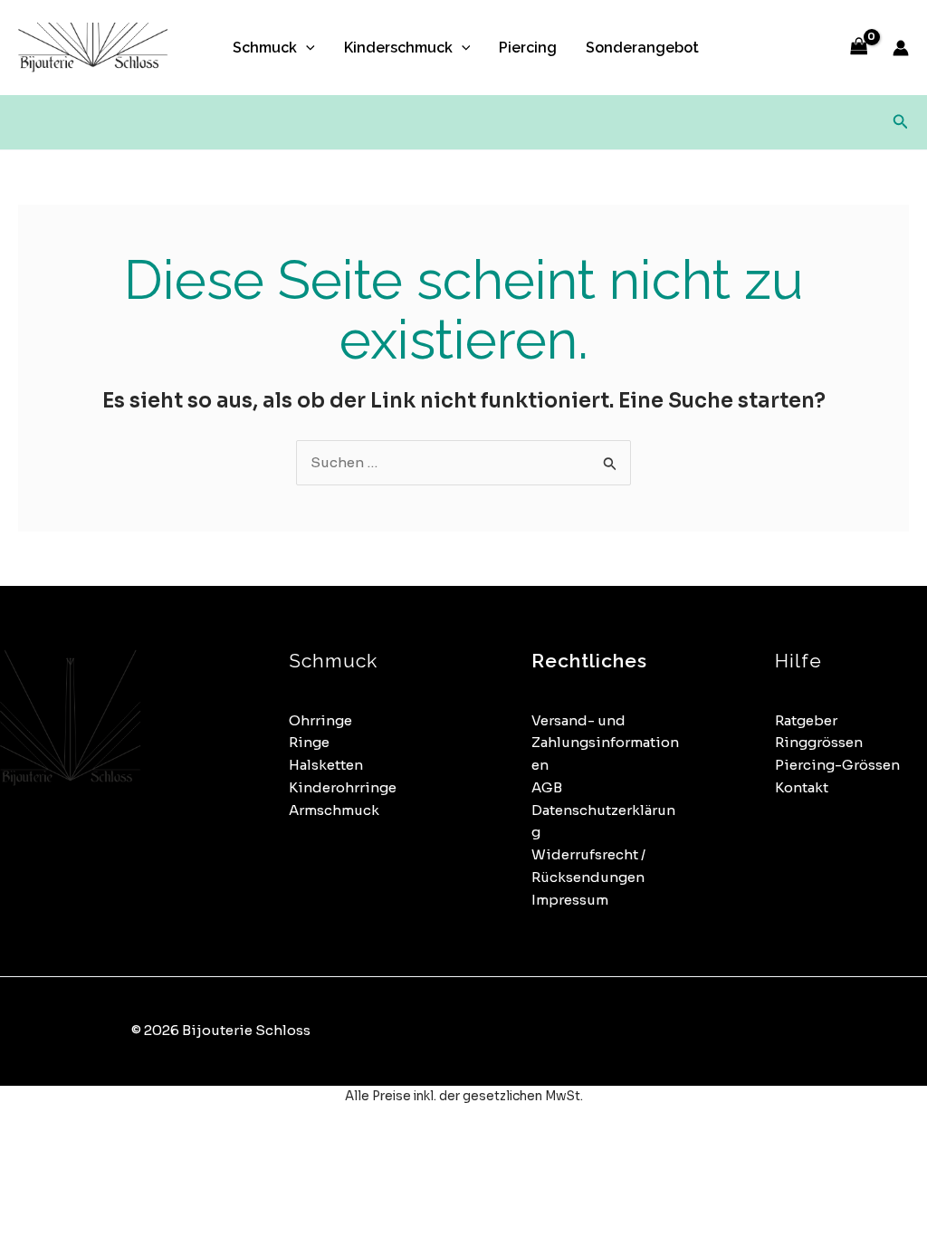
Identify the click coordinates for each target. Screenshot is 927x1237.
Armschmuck (334, 810)
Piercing (528, 47)
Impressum (569, 899)
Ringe (309, 742)
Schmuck (265, 47)
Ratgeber (806, 720)
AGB (546, 787)
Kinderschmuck (398, 47)
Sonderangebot (642, 47)
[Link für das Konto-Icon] (901, 48)
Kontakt (801, 787)
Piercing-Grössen (837, 764)
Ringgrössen (819, 742)
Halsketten (326, 764)
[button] (306, 48)
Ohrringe (320, 720)
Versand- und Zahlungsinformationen (605, 743)
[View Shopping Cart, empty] (859, 47)
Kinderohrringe (343, 787)
